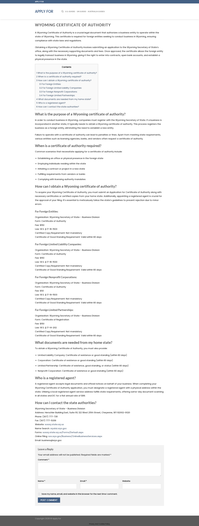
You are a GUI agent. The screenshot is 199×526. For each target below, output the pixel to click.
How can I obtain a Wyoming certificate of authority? (63, 80)
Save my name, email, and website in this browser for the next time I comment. (79, 494)
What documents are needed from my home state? (63, 99)
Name (41, 481)
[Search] (62, 11)
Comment (43, 459)
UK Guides (81, 11)
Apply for (44, 11)
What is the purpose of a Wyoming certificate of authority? (66, 72)
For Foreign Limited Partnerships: (57, 95)
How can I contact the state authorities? (57, 106)
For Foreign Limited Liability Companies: (60, 87)
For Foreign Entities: (50, 84)
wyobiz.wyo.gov (58, 428)
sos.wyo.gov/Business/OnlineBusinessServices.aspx (75, 436)
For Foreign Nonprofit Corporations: (58, 91)
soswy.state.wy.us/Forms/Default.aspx (63, 432)
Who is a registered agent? (51, 102)
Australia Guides (96, 11)
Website (126, 481)
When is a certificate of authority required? (58, 76)
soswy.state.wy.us (54, 424)
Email (83, 481)
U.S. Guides (70, 11)
